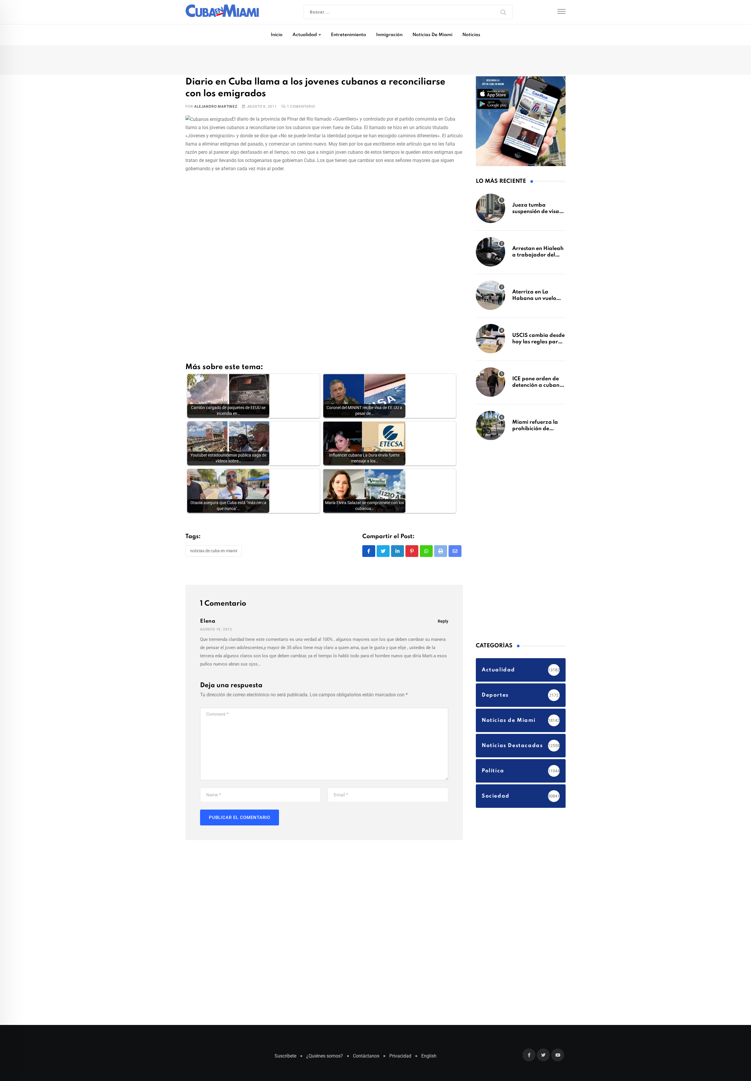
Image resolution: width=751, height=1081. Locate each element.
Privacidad (400, 1059)
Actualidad (304, 35)
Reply (443, 622)
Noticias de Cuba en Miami (213, 552)
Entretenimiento (348, 35)
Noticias (471, 35)
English (429, 1059)
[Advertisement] (324, 221)
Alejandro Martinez (215, 108)
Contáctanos (366, 1059)
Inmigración (389, 35)
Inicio (277, 35)
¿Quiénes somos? (324, 1059)
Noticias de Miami (432, 35)
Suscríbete (285, 1059)
